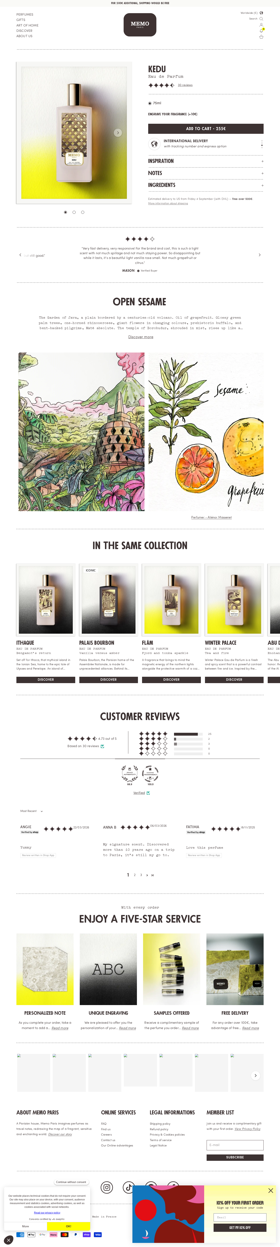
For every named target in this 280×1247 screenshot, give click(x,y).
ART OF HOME (27, 25)
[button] (161, 85)
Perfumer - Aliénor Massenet (211, 512)
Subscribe (235, 1152)
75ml (157, 103)
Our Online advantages (117, 1141)
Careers (106, 1130)
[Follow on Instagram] (107, 1183)
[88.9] (130, 769)
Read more (59, 1023)
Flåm (147, 638)
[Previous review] (20, 252)
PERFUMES (24, 14)
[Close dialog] (271, 1190)
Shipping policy (160, 1119)
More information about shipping (168, 203)
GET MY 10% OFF (240, 1227)
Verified (139, 788)
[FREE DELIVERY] (235, 964)
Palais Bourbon (96, 638)
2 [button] (134, 870)
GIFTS (20, 20)
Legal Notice (158, 1141)
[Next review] (259, 252)
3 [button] (141, 870)
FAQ (104, 1119)
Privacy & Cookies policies (167, 1130)
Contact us (108, 1135)
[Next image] (118, 133)
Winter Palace (220, 638)
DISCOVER (24, 31)
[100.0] (150, 769)
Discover (46, 675)
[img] (140, 244)
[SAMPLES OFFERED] (171, 964)
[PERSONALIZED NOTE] (45, 964)
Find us (105, 1124)
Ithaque (25, 638)
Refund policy (159, 1124)
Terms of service (161, 1135)
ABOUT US (24, 36)
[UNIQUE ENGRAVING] (108, 964)
